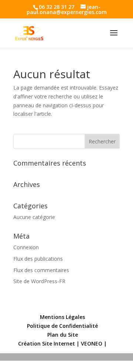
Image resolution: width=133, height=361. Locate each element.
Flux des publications (38, 258)
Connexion (26, 247)
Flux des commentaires (41, 270)
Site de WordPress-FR (39, 281)
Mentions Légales (62, 316)
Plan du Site (62, 334)
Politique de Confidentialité (62, 325)
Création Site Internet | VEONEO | (62, 343)
